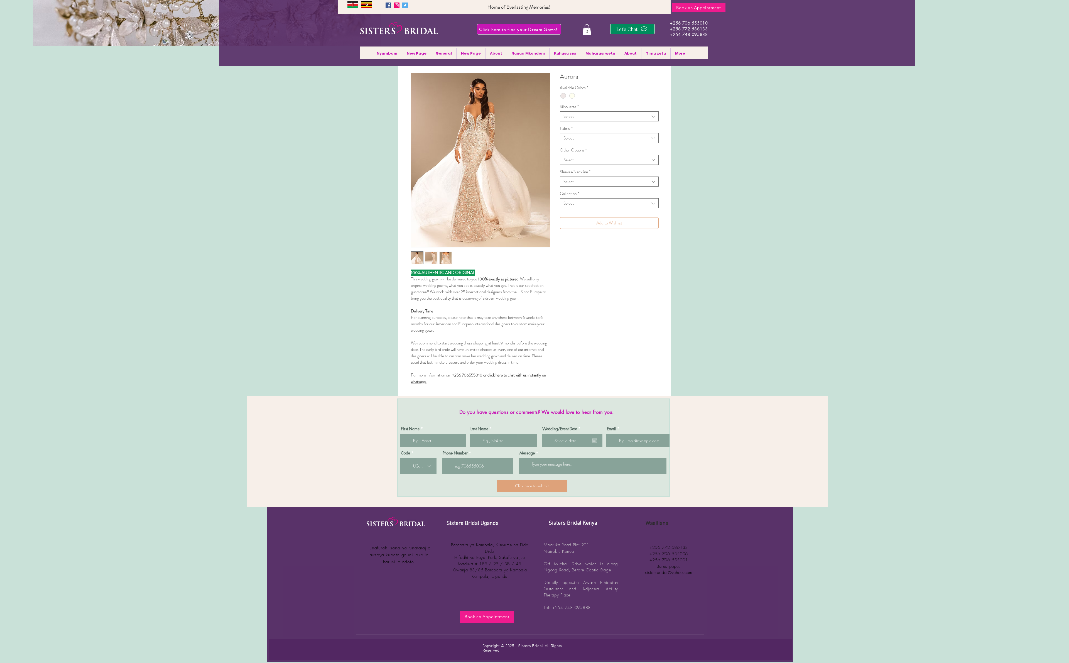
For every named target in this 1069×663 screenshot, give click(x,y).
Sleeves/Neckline (575, 171)
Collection (569, 193)
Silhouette (569, 106)
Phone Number (455, 453)
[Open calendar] (594, 440)
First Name (410, 429)
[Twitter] (405, 5)
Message (527, 453)
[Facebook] (388, 5)
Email (611, 429)
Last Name (479, 429)
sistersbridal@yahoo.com (668, 572)
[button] (586, 29)
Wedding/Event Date (562, 429)
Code (405, 453)
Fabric (566, 128)
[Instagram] (396, 5)
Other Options (573, 150)
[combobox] (609, 116)
